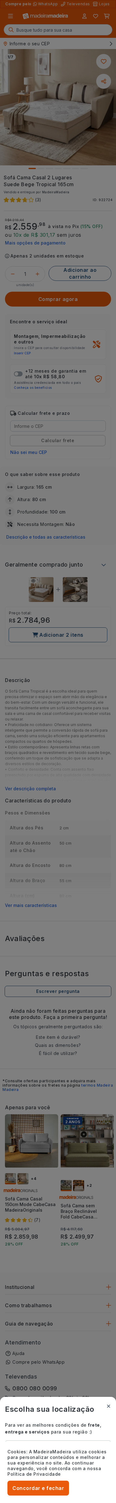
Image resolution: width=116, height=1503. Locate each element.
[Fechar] (108, 1406)
